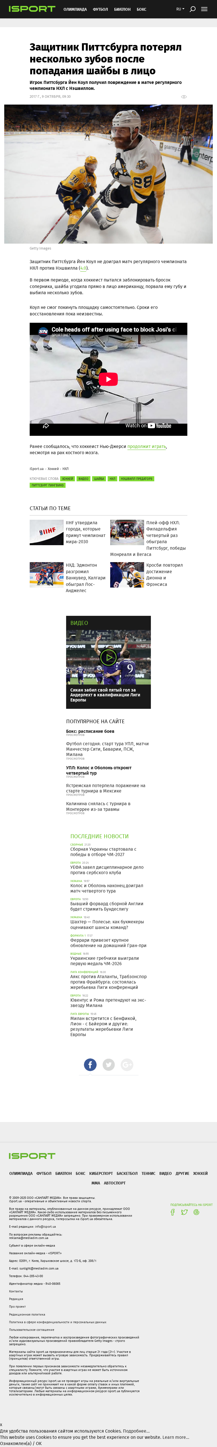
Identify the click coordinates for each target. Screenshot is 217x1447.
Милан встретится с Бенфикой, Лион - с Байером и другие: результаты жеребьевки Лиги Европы (103, 1026)
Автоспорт (114, 1183)
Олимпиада (75, 9)
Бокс (141, 9)
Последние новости (99, 836)
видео (83, 478)
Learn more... (175, 1437)
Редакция (16, 1299)
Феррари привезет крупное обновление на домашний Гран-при (108, 943)
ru (178, 9)
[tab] (90, 1064)
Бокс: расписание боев (90, 731)
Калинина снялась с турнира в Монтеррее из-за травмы (98, 806)
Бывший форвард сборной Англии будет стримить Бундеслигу (107, 906)
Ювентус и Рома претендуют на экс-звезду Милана (108, 1003)
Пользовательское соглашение (31, 1329)
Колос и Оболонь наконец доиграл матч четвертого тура (106, 888)
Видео (79, 623)
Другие (182, 1173)
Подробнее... (136, 1431)
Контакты (16, 1291)
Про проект (17, 1306)
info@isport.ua (45, 1226)
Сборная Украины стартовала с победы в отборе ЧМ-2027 (103, 852)
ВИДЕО (165, 1173)
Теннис (148, 1173)
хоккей (67, 478)
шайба (99, 478)
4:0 (83, 268)
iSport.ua (37, 468)
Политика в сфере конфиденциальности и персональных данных (57, 1322)
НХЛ (65, 468)
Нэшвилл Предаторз (136, 478)
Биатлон (122, 9)
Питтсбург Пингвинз (48, 485)
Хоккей (53, 468)
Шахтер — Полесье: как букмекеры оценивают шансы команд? (107, 924)
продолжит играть (146, 446)
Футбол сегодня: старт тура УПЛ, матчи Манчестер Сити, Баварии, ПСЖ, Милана (107, 749)
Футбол (100, 9)
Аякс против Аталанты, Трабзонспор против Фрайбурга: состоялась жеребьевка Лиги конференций (108, 982)
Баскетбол (127, 1173)
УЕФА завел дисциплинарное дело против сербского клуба (107, 870)
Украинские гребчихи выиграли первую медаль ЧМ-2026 (104, 961)
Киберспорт (101, 1173)
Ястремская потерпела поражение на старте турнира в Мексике (106, 788)
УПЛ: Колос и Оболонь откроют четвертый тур (98, 770)
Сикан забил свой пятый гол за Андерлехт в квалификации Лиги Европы (105, 694)
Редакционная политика (27, 1314)
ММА (96, 1183)
